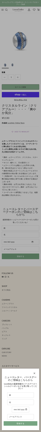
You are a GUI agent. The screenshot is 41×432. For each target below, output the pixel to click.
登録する (20, 423)
